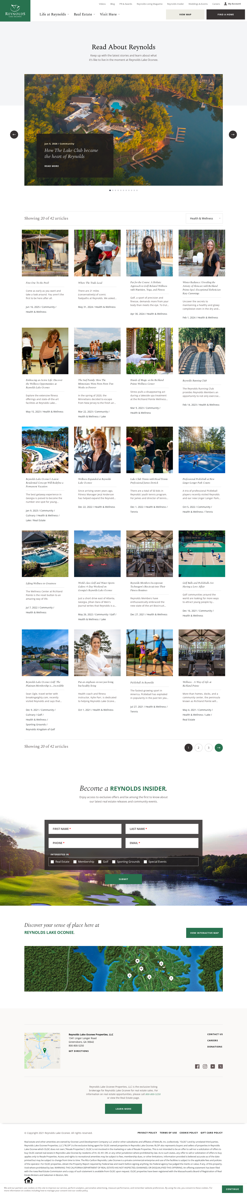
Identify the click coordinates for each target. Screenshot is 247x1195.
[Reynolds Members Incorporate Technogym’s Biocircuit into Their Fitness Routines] (149, 553)
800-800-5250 (153, 1094)
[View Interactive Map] (123, 969)
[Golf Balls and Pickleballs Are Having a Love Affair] (202, 553)
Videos (102, 3)
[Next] (219, 748)
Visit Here (108, 14)
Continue (232, 1189)
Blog (112, 3)
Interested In (60, 854)
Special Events (157, 861)
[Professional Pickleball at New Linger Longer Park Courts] (202, 450)
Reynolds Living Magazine (149, 3)
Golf (105, 861)
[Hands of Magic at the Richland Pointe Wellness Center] (149, 351)
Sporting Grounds (128, 861)
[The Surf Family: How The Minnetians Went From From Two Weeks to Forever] (97, 351)
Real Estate (83, 14)
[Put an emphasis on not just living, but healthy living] (97, 652)
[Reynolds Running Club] (202, 351)
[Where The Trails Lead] (97, 253)
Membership (85, 861)
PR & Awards (125, 3)
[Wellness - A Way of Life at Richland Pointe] (202, 652)
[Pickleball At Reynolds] (149, 652)
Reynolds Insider (175, 3)
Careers (216, 3)
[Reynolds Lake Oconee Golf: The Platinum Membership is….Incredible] (45, 652)
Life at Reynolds (52, 14)
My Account (234, 3)
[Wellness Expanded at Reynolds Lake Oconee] (97, 450)
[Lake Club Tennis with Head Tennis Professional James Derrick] (149, 450)
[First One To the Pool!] (45, 253)
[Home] (15, 10)
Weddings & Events (198, 3)
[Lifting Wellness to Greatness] (45, 553)
